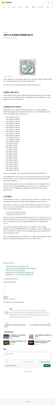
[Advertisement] (27, 19)
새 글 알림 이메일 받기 (11, 365)
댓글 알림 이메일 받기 (46, 362)
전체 (4, 7)
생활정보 (33, 7)
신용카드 (14, 7)
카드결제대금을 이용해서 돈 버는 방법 (34, 231)
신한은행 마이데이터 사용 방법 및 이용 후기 (16, 212)
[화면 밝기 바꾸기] (48, 2)
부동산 (47, 7)
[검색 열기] (51, 2)
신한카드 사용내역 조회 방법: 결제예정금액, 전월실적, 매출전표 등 (21, 268)
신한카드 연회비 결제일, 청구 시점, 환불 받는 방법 (17, 266)
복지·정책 (20, 7)
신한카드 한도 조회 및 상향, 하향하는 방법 (15, 270)
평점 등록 (6, 297)
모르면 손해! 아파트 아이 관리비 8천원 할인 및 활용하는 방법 (20, 272)
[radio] (29, 286)
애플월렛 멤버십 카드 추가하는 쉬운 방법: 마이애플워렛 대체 (19, 274)
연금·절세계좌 (41, 7)
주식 (8, 7)
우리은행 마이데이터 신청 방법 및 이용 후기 (16, 214)
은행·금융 (27, 7)
